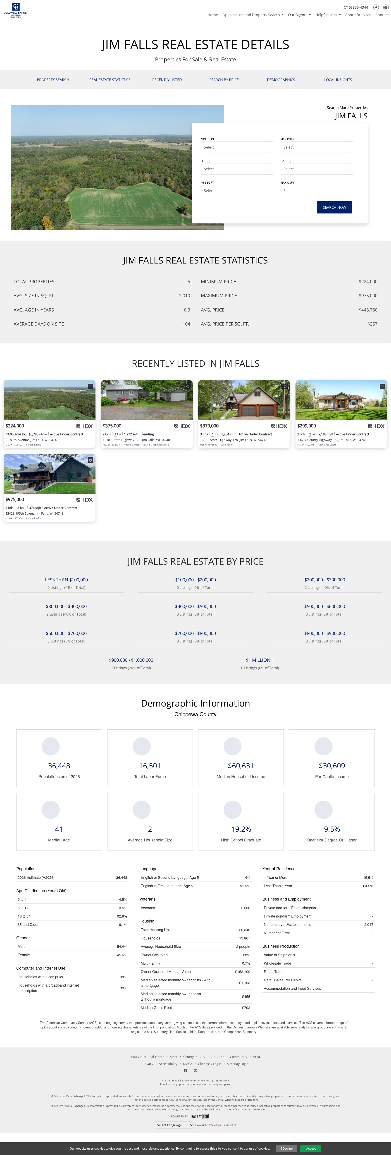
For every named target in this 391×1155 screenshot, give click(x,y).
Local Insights (338, 79)
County (188, 1056)
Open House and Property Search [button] (251, 14)
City (202, 1056)
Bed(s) (205, 161)
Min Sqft (207, 182)
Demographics (281, 79)
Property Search (53, 79)
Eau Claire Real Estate (147, 1056)
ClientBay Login (209, 1064)
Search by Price (224, 79)
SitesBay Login (238, 1064)
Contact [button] (382, 14)
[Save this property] (90, 386)
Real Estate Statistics (110, 79)
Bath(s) (286, 161)
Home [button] (212, 14)
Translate (229, 1125)
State (174, 1056)
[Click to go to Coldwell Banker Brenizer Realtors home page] (16, 10)
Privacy (148, 1064)
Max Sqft (287, 182)
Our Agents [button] (298, 14)
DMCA (187, 1064)
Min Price (208, 139)
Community (238, 1056)
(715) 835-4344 (356, 7)
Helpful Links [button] (326, 14)
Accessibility (168, 1064)
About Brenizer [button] (358, 14)
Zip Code (217, 1056)
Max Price (288, 139)
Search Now (334, 207)
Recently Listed (167, 79)
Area (256, 1056)
